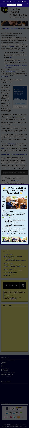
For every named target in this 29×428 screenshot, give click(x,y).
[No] (27, 3)
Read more (19, 4)
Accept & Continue (11, 4)
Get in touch (6, 233)
